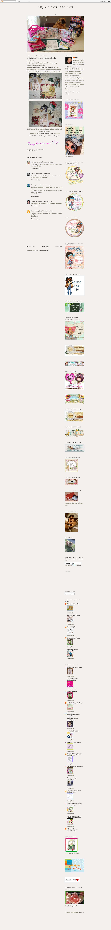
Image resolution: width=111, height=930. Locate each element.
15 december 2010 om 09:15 (45, 162)
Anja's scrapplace (56, 7)
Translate (78, 565)
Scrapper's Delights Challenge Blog (72, 778)
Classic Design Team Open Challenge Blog (74, 804)
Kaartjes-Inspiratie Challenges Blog (72, 679)
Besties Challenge (72, 691)
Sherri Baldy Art (71, 627)
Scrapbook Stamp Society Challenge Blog (74, 754)
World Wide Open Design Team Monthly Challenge (74, 816)
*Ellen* (33, 201)
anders (34, 150)
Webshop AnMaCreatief (74, 742)
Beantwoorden (35, 168)
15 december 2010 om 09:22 (42, 173)
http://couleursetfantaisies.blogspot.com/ (44, 67)
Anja (76, 57)
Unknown (34, 211)
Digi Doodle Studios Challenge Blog (72, 719)
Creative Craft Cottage (73, 638)
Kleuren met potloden (73, 604)
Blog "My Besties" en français (75, 766)
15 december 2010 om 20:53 (45, 211)
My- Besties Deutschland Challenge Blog (74, 791)
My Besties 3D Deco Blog (73, 714)
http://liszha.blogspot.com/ (45, 133)
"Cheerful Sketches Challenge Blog (72, 829)
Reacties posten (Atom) (41, 250)
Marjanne (33, 162)
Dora (32, 173)
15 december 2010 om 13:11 (44, 201)
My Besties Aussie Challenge (75, 703)
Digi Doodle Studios (72, 649)
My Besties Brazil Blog (73, 731)
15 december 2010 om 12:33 (43, 185)
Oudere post (59, 246)
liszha (32, 185)
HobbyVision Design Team (74, 667)
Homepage (45, 246)
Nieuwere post (31, 246)
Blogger (81, 912)
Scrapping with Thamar (73, 615)
